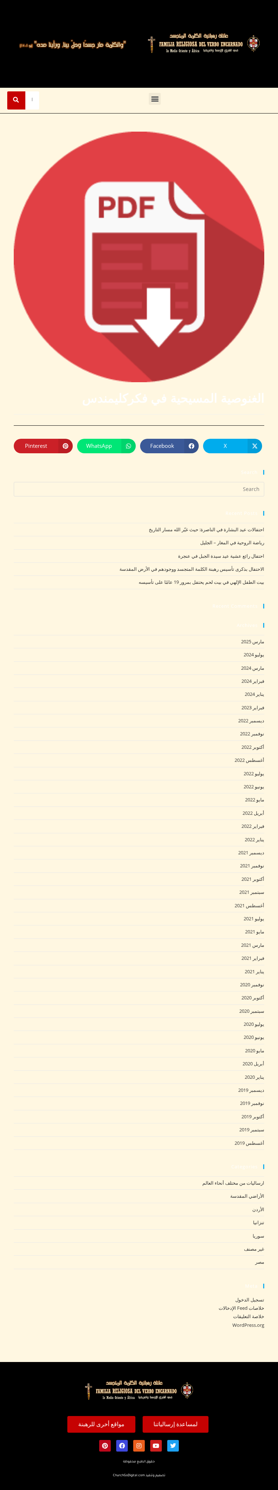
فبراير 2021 (252, 958)
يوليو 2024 (254, 654)
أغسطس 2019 (249, 1143)
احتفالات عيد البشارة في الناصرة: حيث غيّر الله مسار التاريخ (206, 529)
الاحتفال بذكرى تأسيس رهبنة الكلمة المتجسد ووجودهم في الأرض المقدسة (191, 569)
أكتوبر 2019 (252, 1116)
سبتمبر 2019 (251, 1129)
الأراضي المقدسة (247, 1196)
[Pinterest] (105, 1446)
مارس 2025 (252, 641)
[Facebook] (122, 1446)
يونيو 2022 (254, 786)
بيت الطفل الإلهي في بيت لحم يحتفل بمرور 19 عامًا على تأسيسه (201, 582)
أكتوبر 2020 (252, 997)
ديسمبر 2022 (251, 720)
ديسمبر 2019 (251, 1090)
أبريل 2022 (253, 813)
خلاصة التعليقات (248, 1316)
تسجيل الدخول (249, 1299)
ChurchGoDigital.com (129, 1476)
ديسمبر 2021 (251, 852)
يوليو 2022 (254, 773)
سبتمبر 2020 (251, 1011)
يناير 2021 (254, 971)
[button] (155, 99)
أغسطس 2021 (249, 905)
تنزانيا (258, 1222)
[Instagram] (139, 1446)
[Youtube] (156, 1446)
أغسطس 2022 (249, 760)
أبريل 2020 (253, 1063)
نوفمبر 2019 (252, 1103)
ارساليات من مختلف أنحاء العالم (233, 1183)
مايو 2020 (254, 1050)
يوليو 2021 (254, 918)
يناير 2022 (254, 839)
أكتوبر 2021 (252, 879)
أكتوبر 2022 (252, 747)
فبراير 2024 (252, 681)
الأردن (258, 1209)
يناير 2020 (254, 1077)
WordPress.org (248, 1325)
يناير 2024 (254, 694)
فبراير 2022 (252, 826)
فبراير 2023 (252, 707)
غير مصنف (254, 1249)
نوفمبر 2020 (252, 984)
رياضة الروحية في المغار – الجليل (232, 542)
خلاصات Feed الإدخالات (241, 1308)
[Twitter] (173, 1446)
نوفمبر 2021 (252, 865)
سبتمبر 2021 (251, 892)
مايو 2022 (254, 799)
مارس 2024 (252, 668)
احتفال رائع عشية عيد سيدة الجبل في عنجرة (221, 556)
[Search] (16, 100)
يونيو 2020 (254, 1037)
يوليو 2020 (254, 1024)
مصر (259, 1262)
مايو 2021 (254, 931)
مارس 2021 (252, 945)
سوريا (258, 1236)
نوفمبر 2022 (252, 733)
